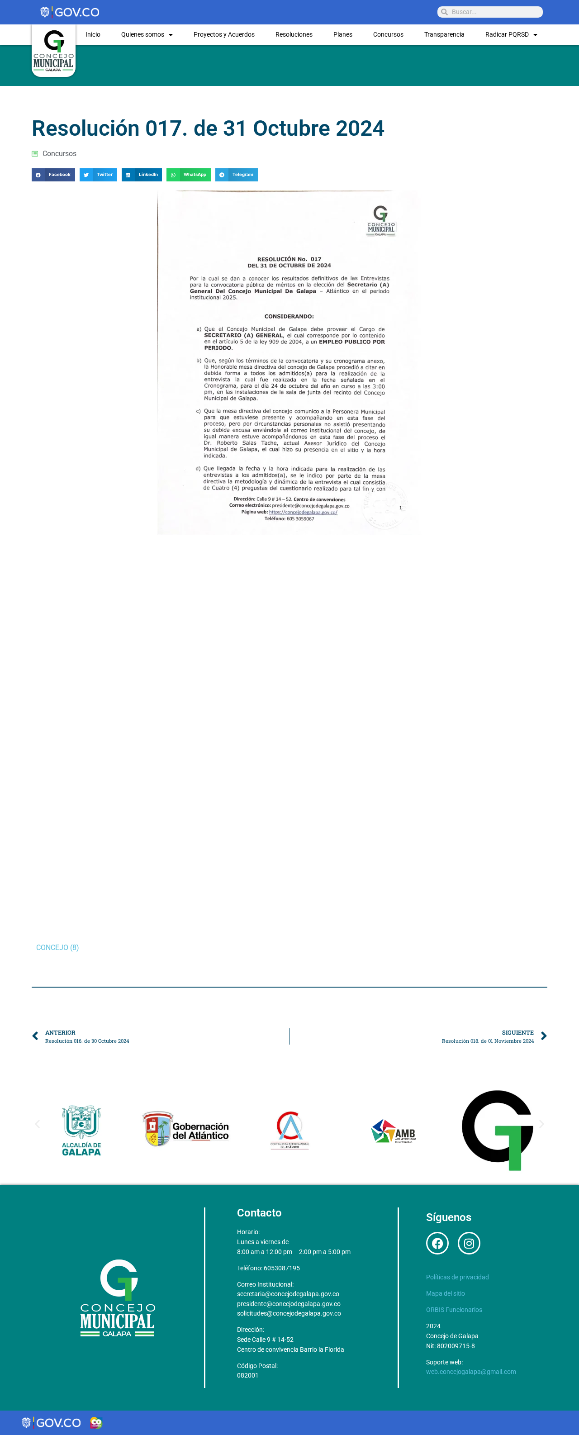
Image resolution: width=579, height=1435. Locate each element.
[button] (53, 174)
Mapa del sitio (445, 1293)
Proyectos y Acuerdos (224, 34)
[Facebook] (437, 1243)
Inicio (92, 34)
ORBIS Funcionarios (454, 1310)
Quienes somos (142, 34)
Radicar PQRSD (507, 34)
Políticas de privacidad (457, 1277)
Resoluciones (294, 34)
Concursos (388, 34)
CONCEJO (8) (57, 947)
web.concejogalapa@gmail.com (471, 1372)
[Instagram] (469, 1243)
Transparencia (444, 34)
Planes (342, 34)
